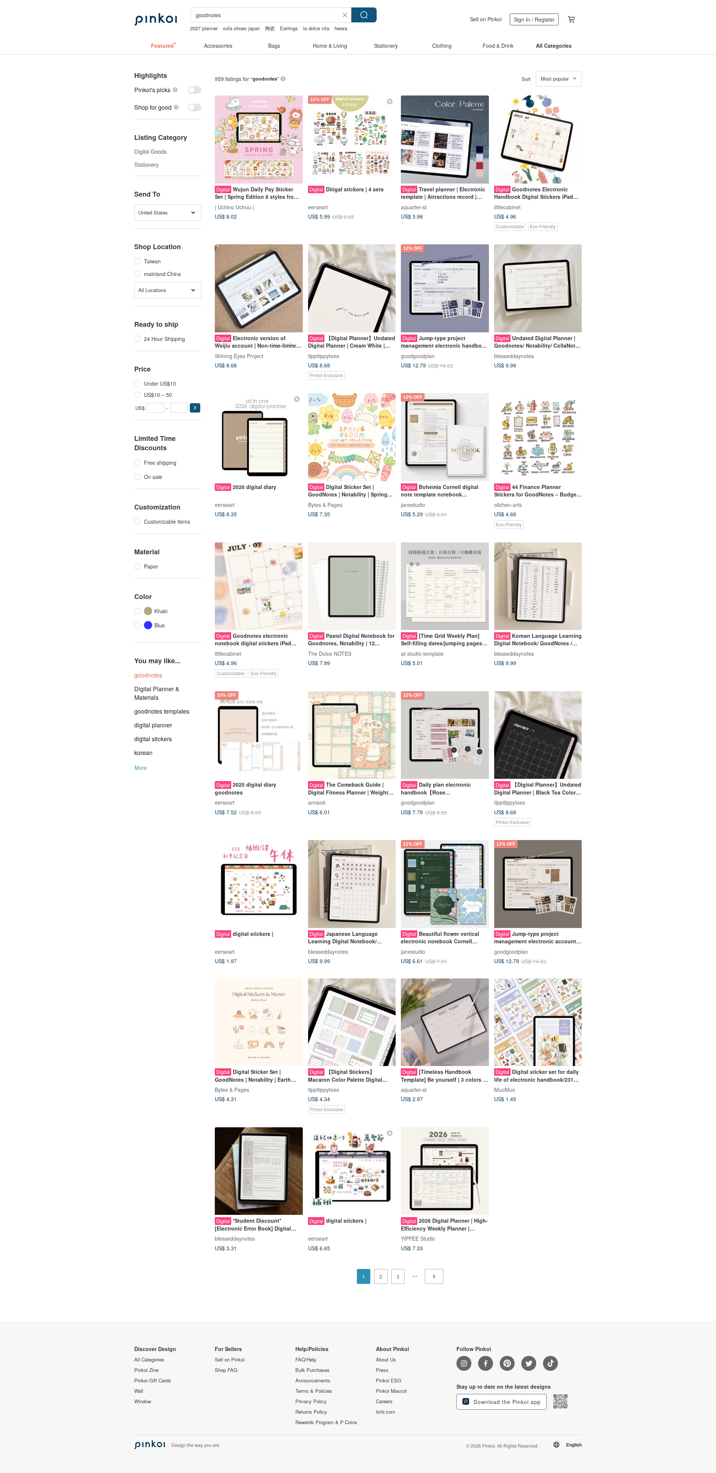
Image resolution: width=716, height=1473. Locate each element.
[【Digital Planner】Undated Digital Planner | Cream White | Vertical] (352, 288)
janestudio (413, 504)
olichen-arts (508, 504)
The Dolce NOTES (329, 653)
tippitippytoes (323, 355)
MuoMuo (504, 1089)
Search (364, 14)
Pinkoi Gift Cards (152, 1380)
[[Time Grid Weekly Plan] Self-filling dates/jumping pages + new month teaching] (445, 586)
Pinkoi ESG (388, 1380)
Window (142, 1401)
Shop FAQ (226, 1370)
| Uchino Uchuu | (234, 206)
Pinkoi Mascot (391, 1391)
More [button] (141, 767)
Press (382, 1370)
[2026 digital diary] (259, 437)
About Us (386, 1359)
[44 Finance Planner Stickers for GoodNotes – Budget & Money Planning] (538, 437)
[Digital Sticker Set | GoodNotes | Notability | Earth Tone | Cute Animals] (259, 1022)
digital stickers (153, 738)
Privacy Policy (311, 1401)
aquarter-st (414, 206)
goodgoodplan (418, 355)
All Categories (149, 1359)
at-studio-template (422, 653)
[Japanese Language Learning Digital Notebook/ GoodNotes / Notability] (352, 884)
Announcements (312, 1380)
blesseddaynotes (514, 355)
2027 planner (204, 28)
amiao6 (317, 802)
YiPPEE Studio (418, 1238)
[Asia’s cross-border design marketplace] (155, 19)
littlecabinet (507, 206)
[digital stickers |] (259, 884)
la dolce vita (316, 28)
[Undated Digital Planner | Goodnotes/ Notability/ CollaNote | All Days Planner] (538, 288)
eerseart (318, 206)
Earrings (289, 28)
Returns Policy (311, 1411)
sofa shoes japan (241, 28)
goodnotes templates (161, 711)
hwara (341, 28)
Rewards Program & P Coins (326, 1422)
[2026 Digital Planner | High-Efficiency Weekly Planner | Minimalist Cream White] (445, 1171)
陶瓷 (270, 28)
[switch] (167, 89)
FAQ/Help (305, 1359)
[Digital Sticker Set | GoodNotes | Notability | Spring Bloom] (352, 437)
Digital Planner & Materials (156, 693)
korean (143, 752)
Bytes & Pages (325, 504)
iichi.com (385, 1411)
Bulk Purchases (312, 1370)
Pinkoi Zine (146, 1370)
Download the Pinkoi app (506, 1401)
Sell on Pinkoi (486, 19)
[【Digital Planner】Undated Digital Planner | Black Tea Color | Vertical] (538, 735)
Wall (138, 1391)
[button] (195, 408)
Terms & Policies (313, 1391)
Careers (384, 1401)
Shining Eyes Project (239, 355)
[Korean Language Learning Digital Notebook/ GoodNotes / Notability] (538, 586)
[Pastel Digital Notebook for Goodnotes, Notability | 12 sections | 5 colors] (352, 586)
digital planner (153, 725)
